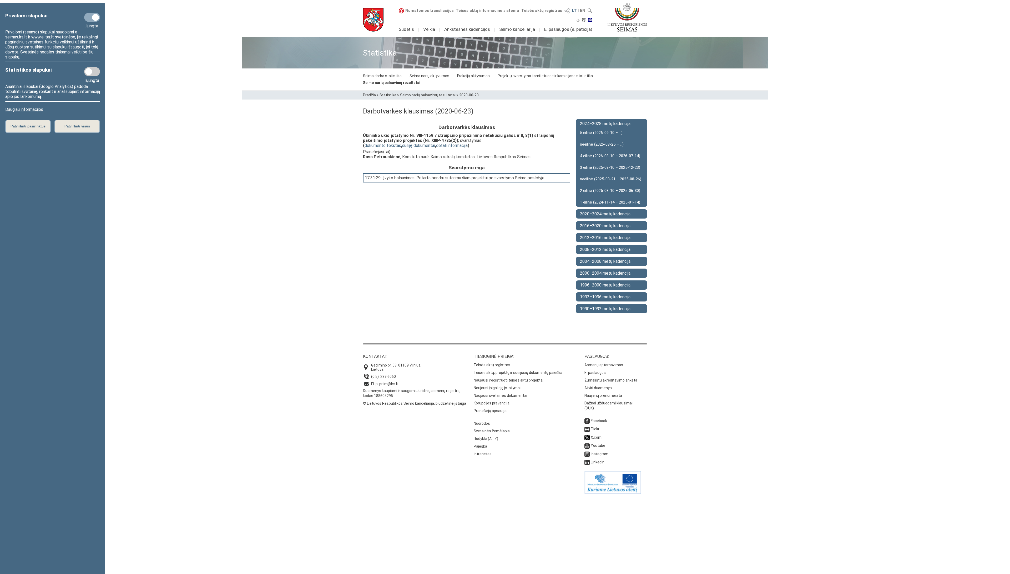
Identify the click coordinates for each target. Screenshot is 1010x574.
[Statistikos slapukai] (92, 71)
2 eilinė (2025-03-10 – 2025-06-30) (610, 190)
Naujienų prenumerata (603, 395)
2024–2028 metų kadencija (605, 123)
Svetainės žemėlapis (492, 431)
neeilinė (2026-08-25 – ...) (602, 144)
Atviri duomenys (598, 388)
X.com (596, 437)
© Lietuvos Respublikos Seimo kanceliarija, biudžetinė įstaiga (414, 403)
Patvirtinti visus (77, 126)
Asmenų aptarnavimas (603, 365)
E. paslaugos (595, 372)
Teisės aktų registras (541, 10)
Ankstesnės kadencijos (467, 29)
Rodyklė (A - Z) (486, 439)
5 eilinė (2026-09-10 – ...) (601, 132)
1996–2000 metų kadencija (605, 285)
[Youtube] (587, 445)
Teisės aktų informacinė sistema (487, 10)
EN (582, 10)
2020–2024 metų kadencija (605, 213)
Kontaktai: (375, 356)
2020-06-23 (469, 95)
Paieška (480, 446)
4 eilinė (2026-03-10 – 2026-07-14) (610, 156)
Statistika (388, 95)
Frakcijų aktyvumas (473, 76)
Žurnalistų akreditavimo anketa (610, 380)
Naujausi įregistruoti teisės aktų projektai (508, 380)
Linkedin (597, 462)
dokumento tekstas (383, 145)
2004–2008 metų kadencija (605, 261)
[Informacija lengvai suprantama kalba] (590, 20)
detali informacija (452, 145)
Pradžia (369, 95)
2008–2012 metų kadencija (605, 249)
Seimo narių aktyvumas (429, 76)
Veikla (429, 29)
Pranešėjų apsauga (490, 411)
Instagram (599, 454)
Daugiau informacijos (24, 109)
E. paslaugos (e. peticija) (568, 29)
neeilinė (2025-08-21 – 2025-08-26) (610, 179)
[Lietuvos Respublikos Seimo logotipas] (627, 17)
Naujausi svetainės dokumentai (500, 395)
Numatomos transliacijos (429, 10)
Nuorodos (482, 423)
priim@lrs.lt (388, 384)
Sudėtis (406, 29)
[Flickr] (587, 429)
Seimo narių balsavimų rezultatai (391, 83)
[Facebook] (587, 421)
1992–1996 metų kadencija (605, 296)
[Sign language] (584, 20)
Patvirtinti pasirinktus (28, 126)
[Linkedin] (587, 462)
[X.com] (587, 437)
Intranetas (483, 454)
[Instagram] (587, 454)
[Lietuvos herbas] (373, 20)
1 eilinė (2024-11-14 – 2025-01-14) (610, 202)
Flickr (595, 429)
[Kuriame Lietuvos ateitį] (612, 493)
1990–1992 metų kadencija (605, 308)
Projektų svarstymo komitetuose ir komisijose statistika (545, 76)
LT (574, 10)
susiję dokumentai (418, 145)
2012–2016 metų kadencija (605, 237)
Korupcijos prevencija (491, 403)
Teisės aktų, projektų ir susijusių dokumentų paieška (518, 372)
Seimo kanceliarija (517, 29)
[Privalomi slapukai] (92, 17)
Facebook (599, 421)
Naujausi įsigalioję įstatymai (497, 388)
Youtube (598, 445)
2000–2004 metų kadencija (605, 273)
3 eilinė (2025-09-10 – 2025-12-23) (610, 167)
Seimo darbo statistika (382, 76)
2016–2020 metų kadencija (605, 225)
